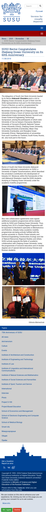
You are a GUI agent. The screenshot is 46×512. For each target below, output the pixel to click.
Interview (5, 393)
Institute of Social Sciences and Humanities (19, 380)
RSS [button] (4, 467)
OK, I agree (7, 510)
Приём (4, 440)
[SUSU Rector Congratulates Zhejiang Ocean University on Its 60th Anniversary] (23, 77)
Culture (4, 346)
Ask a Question (8, 461)
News (4, 38)
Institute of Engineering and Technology (17, 359)
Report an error (7, 463)
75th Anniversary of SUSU (12, 332)
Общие (4, 436)
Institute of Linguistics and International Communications (17, 369)
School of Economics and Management (17, 411)
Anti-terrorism (7, 341)
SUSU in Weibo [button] (13, 467)
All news (5, 337)
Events (4, 350)
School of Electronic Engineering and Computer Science (20, 417)
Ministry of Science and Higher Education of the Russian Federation (19, 483)
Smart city (6, 427)
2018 (11, 38)
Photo (4, 398)
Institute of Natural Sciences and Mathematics (20, 375)
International (7, 389)
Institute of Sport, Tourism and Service (17, 384)
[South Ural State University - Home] (11, 11)
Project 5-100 (7, 402)
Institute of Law (8, 364)
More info (6, 503)
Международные (9, 431)
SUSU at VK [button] (9, 467)
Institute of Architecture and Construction (18, 355)
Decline (17, 510)
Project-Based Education (11, 407)
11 (3, 59)
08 (28, 38)
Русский (39, 11)
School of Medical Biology (12, 422)
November (20, 38)
